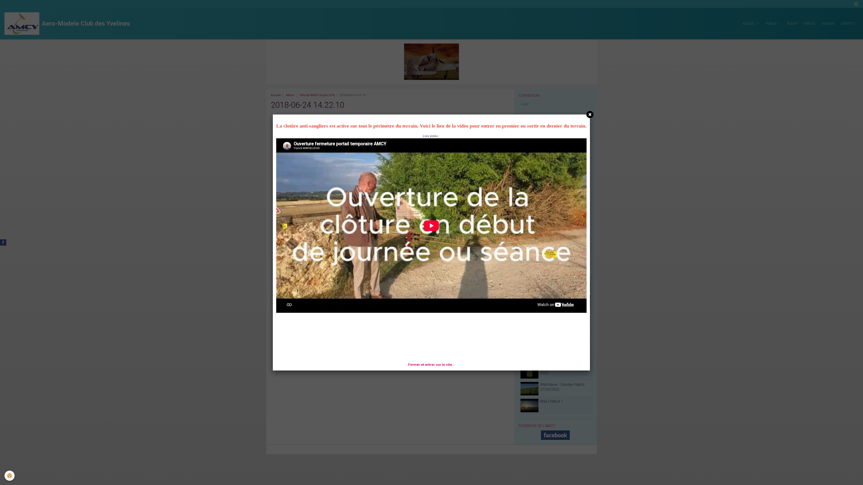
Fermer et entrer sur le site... (431, 365)
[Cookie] (9, 476)
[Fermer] (590, 114)
